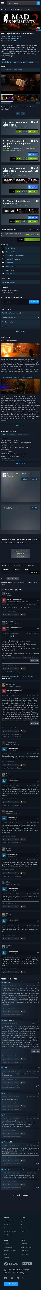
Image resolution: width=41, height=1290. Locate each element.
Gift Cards (7, 1235)
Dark (15, 62)
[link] (22, 131)
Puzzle (30, 62)
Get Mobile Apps (11, 1284)
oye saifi (9, 945)
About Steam (8, 1221)
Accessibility (8, 1247)
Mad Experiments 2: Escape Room (25, 148)
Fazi (7, 774)
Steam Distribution (10, 1231)
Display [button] (26, 569)
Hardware (24, 1228)
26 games (9, 884)
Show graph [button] (33, 572)
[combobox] (22, 3)
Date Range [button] (5, 569)
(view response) (7, 678)
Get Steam (24, 1243)
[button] (4, 9)
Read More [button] (34, 660)
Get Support (24, 1250)
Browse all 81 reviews (20, 1195)
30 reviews (17, 884)
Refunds (6, 1257)
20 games (9, 744)
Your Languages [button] (12, 578)
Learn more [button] (34, 302)
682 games (9, 624)
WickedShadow (11, 742)
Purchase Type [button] (19, 565)
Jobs (22, 1224)
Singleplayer (6, 62)
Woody (8, 914)
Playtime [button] (16, 569)
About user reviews (6, 543)
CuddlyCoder (10, 684)
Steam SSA (7, 1224)
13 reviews (18, 686)
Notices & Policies (10, 1250)
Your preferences (18, 543)
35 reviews (17, 744)
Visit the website (7, 322)
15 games (9, 813)
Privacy (6, 1243)
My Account (25, 1254)
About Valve (24, 1221)
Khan (8, 882)
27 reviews (9, 595)
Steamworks (8, 1228)
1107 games (9, 686)
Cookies (6, 1254)
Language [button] (31, 565)
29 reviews (17, 813)
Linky (8, 593)
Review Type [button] (6, 565)
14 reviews (9, 948)
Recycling (24, 1231)
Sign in (3, 107)
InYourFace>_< (11, 622)
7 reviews (17, 624)
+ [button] (36, 62)
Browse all (34, 230)
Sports (23, 62)
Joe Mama (9, 811)
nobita (8, 848)
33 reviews (9, 776)
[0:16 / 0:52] (20, 83)
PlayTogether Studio (14, 36)
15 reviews (9, 850)
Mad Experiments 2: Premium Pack (14, 150)
